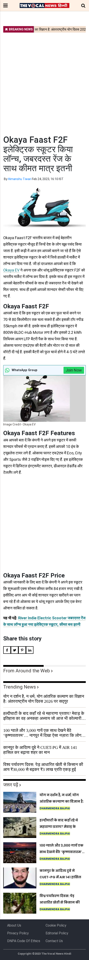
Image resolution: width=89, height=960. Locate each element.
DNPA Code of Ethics (23, 941)
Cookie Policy (56, 925)
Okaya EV (11, 270)
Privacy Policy (18, 933)
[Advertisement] (44, 81)
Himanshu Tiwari (19, 179)
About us (14, 925)
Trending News (19, 687)
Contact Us (54, 941)
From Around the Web (26, 670)
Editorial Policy (57, 933)
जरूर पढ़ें (10, 784)
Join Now (74, 370)
